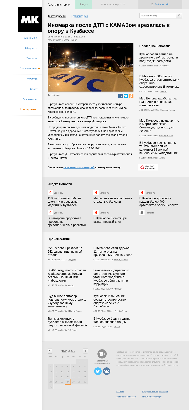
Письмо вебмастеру (151, 397)
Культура (32, 78)
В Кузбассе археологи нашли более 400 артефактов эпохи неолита (158, 202)
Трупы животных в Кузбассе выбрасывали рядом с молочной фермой (67, 322)
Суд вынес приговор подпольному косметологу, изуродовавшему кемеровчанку (67, 301)
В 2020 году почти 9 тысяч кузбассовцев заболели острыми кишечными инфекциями (67, 275)
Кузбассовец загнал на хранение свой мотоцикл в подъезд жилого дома (158, 57)
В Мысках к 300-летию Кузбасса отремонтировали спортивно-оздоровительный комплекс (159, 81)
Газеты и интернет (59, 4)
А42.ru (162, 158)
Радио (83, 4)
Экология (31, 58)
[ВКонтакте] (120, 96)
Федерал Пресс (167, 110)
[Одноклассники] (131, 96)
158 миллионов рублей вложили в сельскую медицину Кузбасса (64, 202)
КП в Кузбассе (166, 136)
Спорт (33, 88)
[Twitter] (126, 96)
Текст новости (57, 16)
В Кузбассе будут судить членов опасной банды (111, 320)
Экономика (30, 37)
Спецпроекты (28, 109)
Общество (31, 47)
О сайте (120, 391)
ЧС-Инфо (72, 330)
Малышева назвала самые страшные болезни (112, 200)
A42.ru (117, 326)
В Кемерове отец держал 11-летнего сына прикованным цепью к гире (112, 251)
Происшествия (28, 68)
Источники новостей (126, 397)
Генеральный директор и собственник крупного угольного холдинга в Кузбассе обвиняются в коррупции (111, 277)
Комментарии (79, 16)
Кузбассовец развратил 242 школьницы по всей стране (65, 251)
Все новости (30, 99)
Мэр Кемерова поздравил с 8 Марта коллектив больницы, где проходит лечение (159, 126)
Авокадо (118, 289)
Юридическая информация (155, 391)
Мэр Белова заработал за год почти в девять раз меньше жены (157, 102)
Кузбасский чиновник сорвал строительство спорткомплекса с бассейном (109, 301)
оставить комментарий (78, 167)
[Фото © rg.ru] (90, 67)
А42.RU (163, 91)
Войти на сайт (162, 4)
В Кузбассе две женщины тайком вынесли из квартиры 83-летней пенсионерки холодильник (158, 148)
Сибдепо (164, 66)
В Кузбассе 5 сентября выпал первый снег (110, 219)
